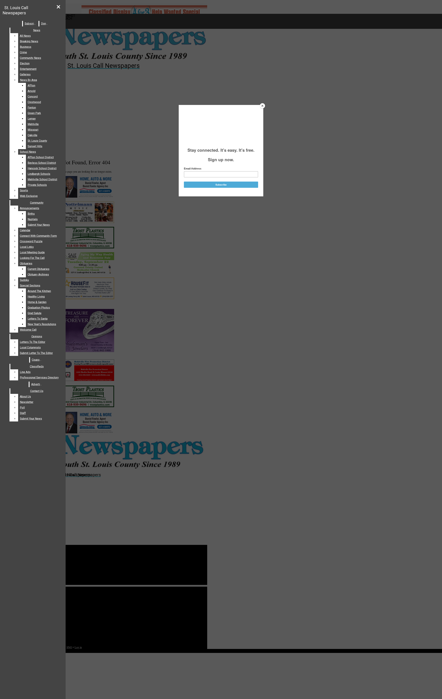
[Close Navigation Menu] (58, 7)
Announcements (29, 208)
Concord (33, 96)
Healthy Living (36, 296)
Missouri (33, 129)
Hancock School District (42, 168)
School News (28, 151)
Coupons (37, 359)
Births (31, 213)
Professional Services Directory (39, 377)
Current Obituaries (38, 269)
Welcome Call (28, 329)
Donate (45, 23)
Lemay (32, 118)
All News (25, 35)
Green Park (34, 113)
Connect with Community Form (38, 235)
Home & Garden (37, 302)
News (36, 30)
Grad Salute (34, 313)
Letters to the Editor (32, 342)
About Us (25, 396)
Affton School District (41, 157)
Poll (22, 407)
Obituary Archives (38, 274)
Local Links (27, 247)
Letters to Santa (37, 318)
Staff (23, 413)
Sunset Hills (35, 146)
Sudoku (24, 280)
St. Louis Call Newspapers (15, 10)
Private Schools (37, 185)
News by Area (28, 80)
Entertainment (28, 69)
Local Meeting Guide (32, 252)
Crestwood (34, 102)
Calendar (25, 230)
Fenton (32, 107)
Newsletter (26, 402)
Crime (23, 52)
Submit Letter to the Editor (36, 353)
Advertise (37, 384)
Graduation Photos (39, 307)
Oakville (32, 135)
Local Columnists (30, 347)
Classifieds (37, 366)
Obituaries (26, 263)
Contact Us (36, 391)
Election (25, 63)
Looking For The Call (32, 258)
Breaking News (29, 41)
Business (25, 46)
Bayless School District (42, 162)
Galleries (25, 74)
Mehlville (33, 124)
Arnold (31, 91)
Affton (31, 85)
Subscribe (31, 23)
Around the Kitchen (39, 291)
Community (37, 202)
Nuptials (33, 219)
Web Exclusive (29, 196)
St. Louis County (37, 140)
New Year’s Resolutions (42, 324)
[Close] (262, 105)
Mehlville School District (42, 179)
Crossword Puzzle (31, 241)
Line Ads (25, 372)
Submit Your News (39, 224)
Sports (24, 190)
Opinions (36, 336)
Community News (30, 58)
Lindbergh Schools (39, 174)
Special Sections (30, 285)
